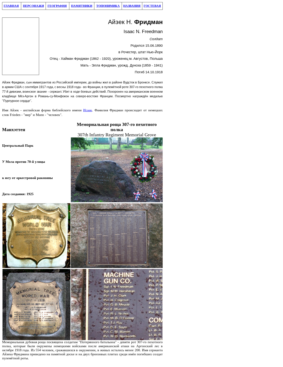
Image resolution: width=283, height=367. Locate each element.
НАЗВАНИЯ (132, 5)
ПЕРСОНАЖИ (33, 5)
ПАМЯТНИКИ (81, 5)
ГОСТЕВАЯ (152, 5)
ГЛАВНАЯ (11, 5)
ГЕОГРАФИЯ (57, 5)
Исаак (87, 110)
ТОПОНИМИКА (108, 5)
